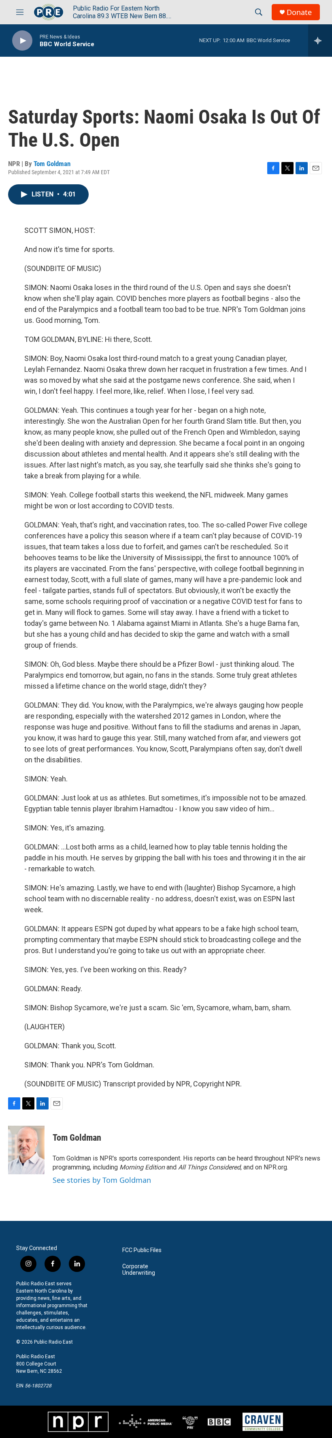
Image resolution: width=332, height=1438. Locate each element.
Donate (299, 12)
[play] (22, 40)
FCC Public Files (142, 1250)
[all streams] (320, 40)
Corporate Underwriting (138, 1269)
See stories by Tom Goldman (102, 1180)
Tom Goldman (52, 164)
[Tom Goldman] (26, 1150)
